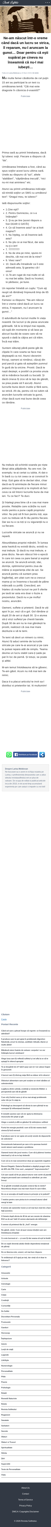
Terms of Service (25, 1500)
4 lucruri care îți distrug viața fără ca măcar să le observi (25, 1075)
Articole (4, 1278)
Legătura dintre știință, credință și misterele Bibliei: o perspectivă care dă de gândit (24, 1090)
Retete (4, 1404)
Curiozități (5, 1306)
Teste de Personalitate (10, 1469)
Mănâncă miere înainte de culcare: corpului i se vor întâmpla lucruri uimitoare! (23, 1051)
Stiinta (4, 1453)
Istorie (4, 1344)
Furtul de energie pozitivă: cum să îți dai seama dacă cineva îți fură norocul (23, 1128)
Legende (5, 1355)
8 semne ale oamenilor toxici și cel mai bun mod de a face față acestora (26, 1209)
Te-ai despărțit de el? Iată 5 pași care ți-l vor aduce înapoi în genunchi (25, 1068)
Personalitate (7, 1371)
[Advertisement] (25, 123)
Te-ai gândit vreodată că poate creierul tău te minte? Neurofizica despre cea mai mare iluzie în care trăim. (23, 1187)
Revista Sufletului (8, 1409)
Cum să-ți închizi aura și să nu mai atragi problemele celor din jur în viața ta (23, 1098)
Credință (5, 1300)
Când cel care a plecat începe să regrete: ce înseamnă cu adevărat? (25, 1032)
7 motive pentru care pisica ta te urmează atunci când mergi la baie (24, 1200)
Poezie (4, 1382)
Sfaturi (4, 1437)
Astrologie (5, 1284)
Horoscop (5, 1333)
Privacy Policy (25, 1506)
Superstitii (5, 1464)
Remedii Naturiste (9, 1398)
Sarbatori (5, 1426)
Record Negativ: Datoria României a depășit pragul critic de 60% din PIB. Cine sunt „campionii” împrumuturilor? (25, 1167)
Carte (3, 1289)
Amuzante (5, 1273)
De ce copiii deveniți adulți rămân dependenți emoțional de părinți (25, 1245)
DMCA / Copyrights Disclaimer (25, 1512)
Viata (3, 1475)
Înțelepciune (6, 1338)
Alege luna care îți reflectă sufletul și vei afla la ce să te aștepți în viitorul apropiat (24, 1059)
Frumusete (6, 1322)
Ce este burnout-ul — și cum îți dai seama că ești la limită (25, 1238)
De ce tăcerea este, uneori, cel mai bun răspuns (21, 1252)
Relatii (4, 1393)
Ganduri (4, 1327)
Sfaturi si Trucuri (8, 1442)
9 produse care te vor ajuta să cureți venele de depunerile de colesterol (26, 1137)
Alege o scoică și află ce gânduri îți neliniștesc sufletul (24, 1122)
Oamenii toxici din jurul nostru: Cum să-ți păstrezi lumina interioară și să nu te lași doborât (26, 1153)
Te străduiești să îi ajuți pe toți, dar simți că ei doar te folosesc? (24, 1258)
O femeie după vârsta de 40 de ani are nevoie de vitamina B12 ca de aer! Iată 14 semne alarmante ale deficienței (25, 1217)
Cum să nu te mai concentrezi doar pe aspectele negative (25, 1161)
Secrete (4, 1431)
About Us (25, 1488)
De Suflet (5, 1311)
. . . (47, 2)
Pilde (3, 1377)
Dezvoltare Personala (10, 1317)
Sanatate (5, 1420)
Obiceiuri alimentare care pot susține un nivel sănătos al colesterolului (25, 1081)
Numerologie (6, 1366)
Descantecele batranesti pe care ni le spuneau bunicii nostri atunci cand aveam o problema (24, 1145)
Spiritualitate (6, 1448)
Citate (3, 1295)
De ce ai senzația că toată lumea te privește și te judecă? (25, 1194)
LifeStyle (5, 1360)
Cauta (4, 1019)
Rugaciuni (5, 1415)
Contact (25, 1494)
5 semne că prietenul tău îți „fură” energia (19, 1224)
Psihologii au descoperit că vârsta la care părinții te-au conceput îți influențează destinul (24, 1106)
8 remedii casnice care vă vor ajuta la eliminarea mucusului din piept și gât (21, 1115)
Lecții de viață (7, 1349)
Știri (3, 1458)
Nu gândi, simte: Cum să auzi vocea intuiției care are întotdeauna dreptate (23, 1231)
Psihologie (5, 1388)
